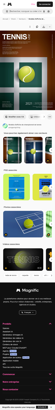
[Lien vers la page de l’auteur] (5, 126)
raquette (25, 275)
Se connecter (45, 4)
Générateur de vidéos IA (13, 338)
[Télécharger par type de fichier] (49, 26)
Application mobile (11, 361)
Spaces (6, 328)
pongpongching (14, 127)
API (4, 364)
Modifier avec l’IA (16, 117)
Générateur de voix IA (12, 341)
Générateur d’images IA (13, 335)
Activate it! (42, 407)
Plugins (9, 354)
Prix (33, 4)
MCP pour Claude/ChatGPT (15, 348)
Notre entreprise (11, 381)
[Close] (51, 407)
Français (27, 312)
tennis (36, 275)
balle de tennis (10, 275)
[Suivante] (44, 116)
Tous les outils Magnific (13, 367)
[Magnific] (27, 291)
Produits (7, 323)
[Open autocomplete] (6, 11)
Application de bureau (16, 357)
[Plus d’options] (30, 26)
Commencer (9, 374)
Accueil (5, 19)
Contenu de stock (10, 344)
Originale (17, 35)
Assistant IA (8, 331)
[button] (27, 312)
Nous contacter (10, 389)
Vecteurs (22, 19)
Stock (13, 19)
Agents (9, 351)
